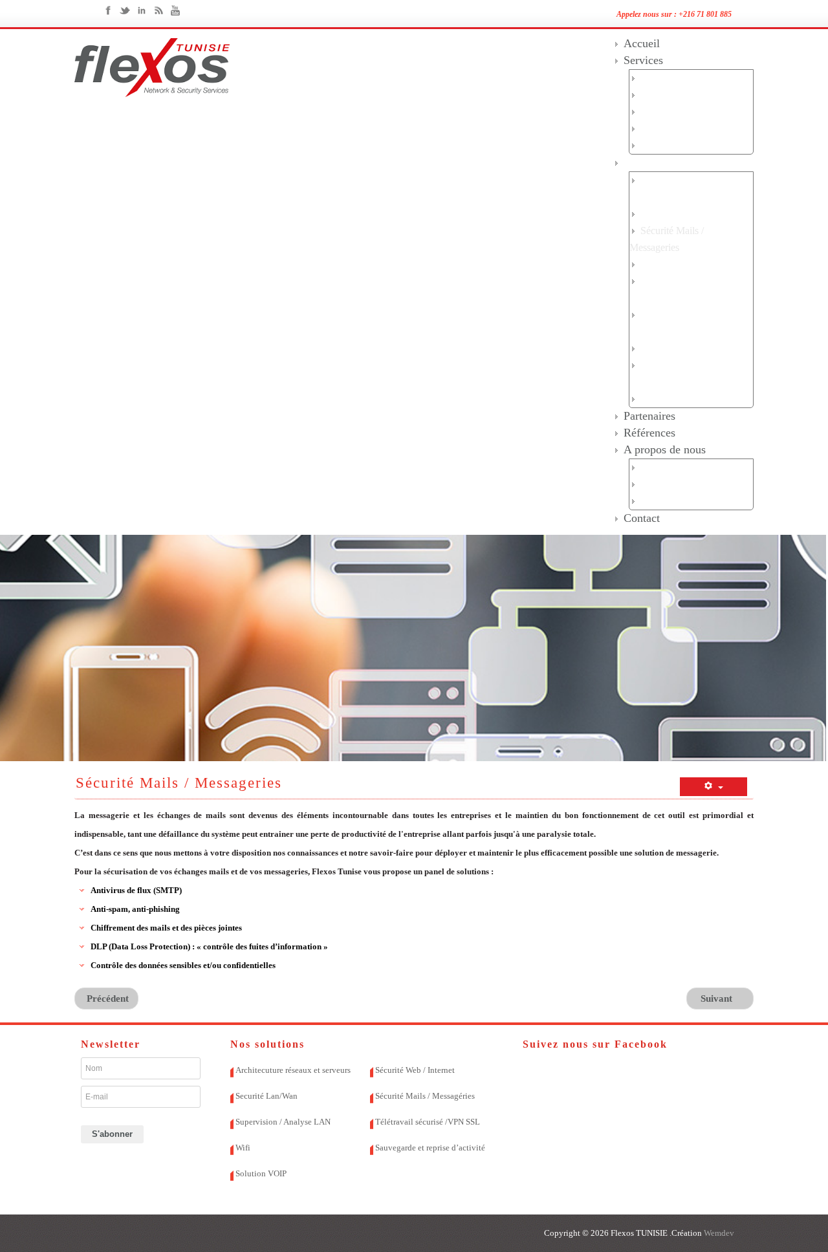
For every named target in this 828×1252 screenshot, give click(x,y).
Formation (661, 145)
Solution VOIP (671, 398)
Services (643, 60)
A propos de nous (665, 449)
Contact (642, 518)
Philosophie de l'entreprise (693, 500)
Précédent (106, 998)
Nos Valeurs (665, 484)
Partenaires (649, 415)
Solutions (646, 162)
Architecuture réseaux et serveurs (293, 1070)
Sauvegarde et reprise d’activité (430, 1147)
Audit (652, 77)
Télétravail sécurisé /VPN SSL (427, 1122)
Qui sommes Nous (678, 467)
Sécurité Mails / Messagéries (425, 1096)
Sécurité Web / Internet (687, 264)
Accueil (642, 43)
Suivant (718, 998)
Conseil (655, 94)
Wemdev (718, 1233)
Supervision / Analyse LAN (283, 1122)
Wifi (649, 348)
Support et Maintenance (688, 128)
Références (649, 432)
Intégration (663, 111)
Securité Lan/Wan (677, 213)
